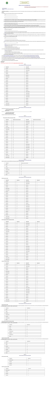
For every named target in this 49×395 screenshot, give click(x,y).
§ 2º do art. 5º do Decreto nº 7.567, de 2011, (19, 58)
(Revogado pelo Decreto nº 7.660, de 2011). (34, 55)
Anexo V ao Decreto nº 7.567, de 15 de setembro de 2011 (25, 177)
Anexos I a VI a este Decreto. (26, 55)
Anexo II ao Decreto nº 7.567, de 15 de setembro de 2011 (25, 107)
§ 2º (5, 32)
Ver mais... (3, 9)
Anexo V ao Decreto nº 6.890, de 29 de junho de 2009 (25, 355)
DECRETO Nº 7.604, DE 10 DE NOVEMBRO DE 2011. (24, 5)
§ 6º (5, 23)
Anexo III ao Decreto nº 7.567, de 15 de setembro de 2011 (25, 116)
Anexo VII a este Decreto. (27, 56)
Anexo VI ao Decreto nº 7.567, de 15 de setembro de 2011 (25, 303)
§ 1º (5, 29)
